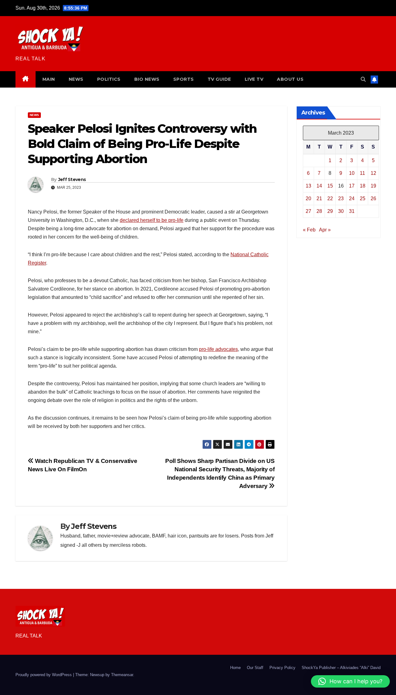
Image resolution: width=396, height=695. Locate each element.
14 (319, 185)
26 (373, 198)
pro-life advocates (218, 349)
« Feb (309, 229)
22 (330, 198)
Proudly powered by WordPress (44, 674)
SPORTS (183, 79)
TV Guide (219, 79)
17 (352, 185)
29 (330, 211)
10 (352, 172)
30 (341, 211)
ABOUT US (290, 79)
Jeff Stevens (72, 179)
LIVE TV (254, 79)
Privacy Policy (282, 667)
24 (352, 198)
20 (308, 198)
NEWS (76, 79)
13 (308, 185)
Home (235, 667)
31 (352, 211)
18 (362, 185)
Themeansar (122, 674)
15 (330, 185)
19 (373, 185)
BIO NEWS (147, 79)
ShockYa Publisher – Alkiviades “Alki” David (341, 667)
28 (319, 211)
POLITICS (109, 79)
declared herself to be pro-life (151, 220)
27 (308, 211)
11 (362, 172)
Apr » (325, 229)
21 (319, 198)
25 (362, 198)
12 (373, 172)
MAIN (48, 79)
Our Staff (255, 667)
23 (341, 198)
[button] (363, 79)
